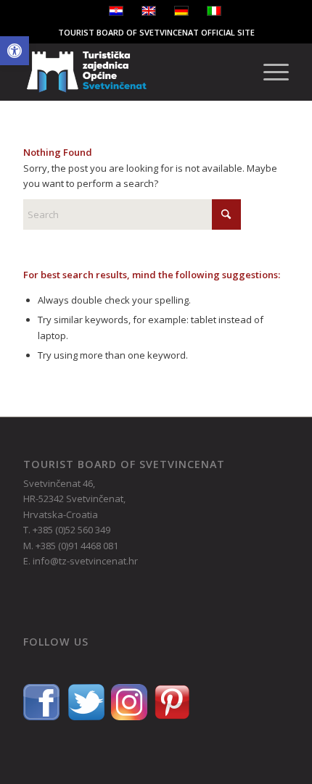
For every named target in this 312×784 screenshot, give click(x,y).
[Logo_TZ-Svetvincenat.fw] (129, 72)
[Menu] (269, 72)
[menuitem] (269, 72)
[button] (14, 50)
